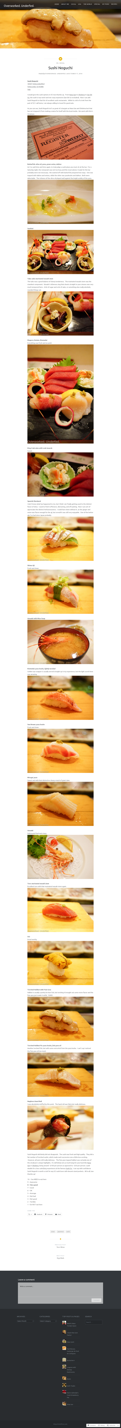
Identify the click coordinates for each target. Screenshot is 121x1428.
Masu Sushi (70, 1342)
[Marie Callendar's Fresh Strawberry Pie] (71, 1390)
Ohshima (81, 95)
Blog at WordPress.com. (60, 1424)
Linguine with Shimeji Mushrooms (71, 1370)
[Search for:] (93, 1322)
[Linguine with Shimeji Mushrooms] (71, 1365)
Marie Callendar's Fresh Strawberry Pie (73, 1395)
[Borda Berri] (71, 1358)
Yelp (29, 89)
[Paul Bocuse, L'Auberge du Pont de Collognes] (71, 1346)
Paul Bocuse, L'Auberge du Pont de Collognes (73, 1351)
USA (79, 4)
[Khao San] (71, 1402)
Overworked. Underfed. (19, 5)
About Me (65, 4)
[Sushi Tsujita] (71, 1383)
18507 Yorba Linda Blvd (35, 84)
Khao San (70, 1404)
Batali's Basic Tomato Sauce (71, 1325)
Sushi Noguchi (32, 81)
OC (57, 63)
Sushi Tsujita (71, 1386)
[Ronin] (71, 1376)
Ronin (69, 1379)
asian (53, 1231)
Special (97, 4)
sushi (68, 1231)
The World (87, 4)
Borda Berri (71, 1360)
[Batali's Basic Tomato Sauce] (71, 1321)
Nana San (72, 95)
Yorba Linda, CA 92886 (35, 87)
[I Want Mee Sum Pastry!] (71, 1330)
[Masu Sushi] (71, 1339)
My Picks (105, 4)
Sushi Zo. (69, 1168)
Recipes (114, 4)
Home (57, 4)
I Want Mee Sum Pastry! (72, 1334)
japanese (61, 1231)
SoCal (73, 4)
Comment (96, 1300)
